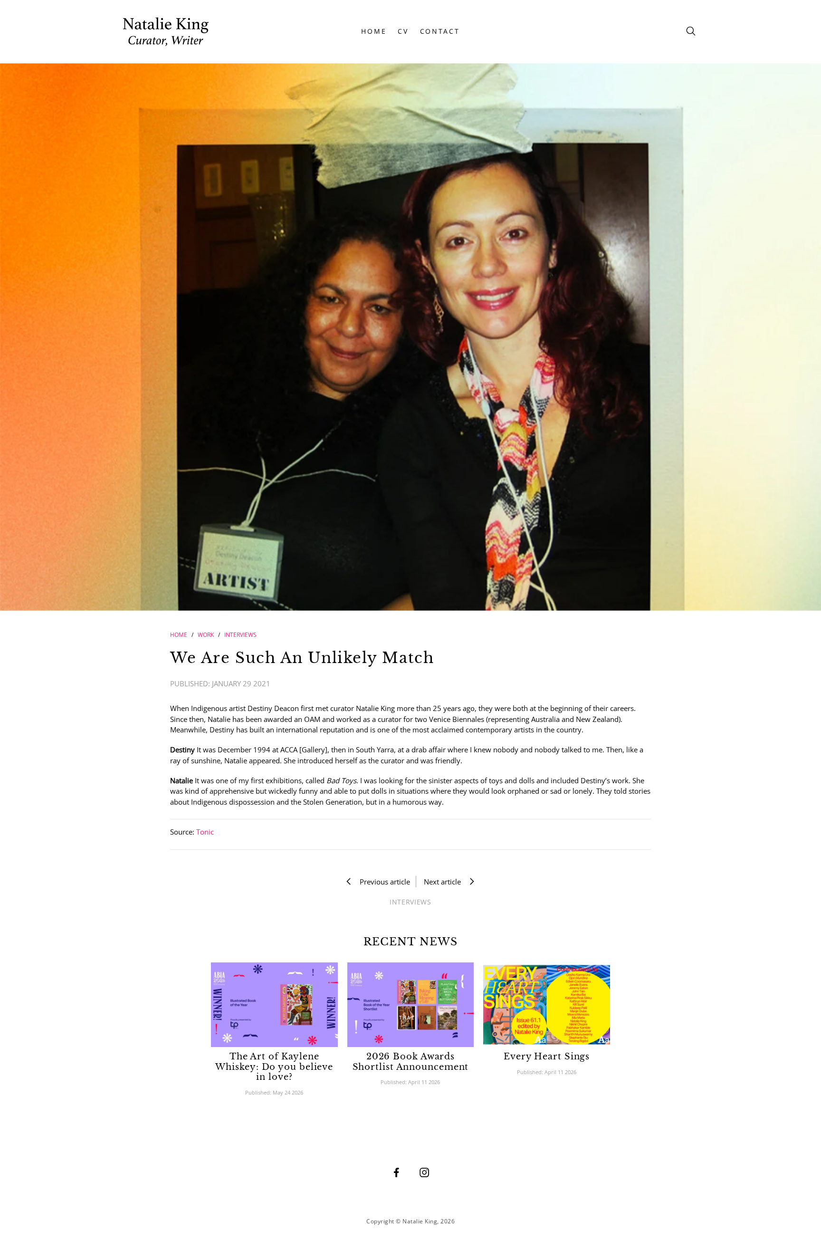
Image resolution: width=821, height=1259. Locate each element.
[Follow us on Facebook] (396, 1172)
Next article (445, 881)
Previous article (382, 881)
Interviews (240, 635)
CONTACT (440, 31)
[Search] (691, 31)
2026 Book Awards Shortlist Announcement (411, 1061)
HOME (373, 31)
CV (403, 31)
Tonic (205, 831)
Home (178, 635)
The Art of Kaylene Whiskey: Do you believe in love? (274, 1066)
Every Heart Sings (547, 1056)
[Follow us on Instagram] (424, 1172)
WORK (206, 635)
